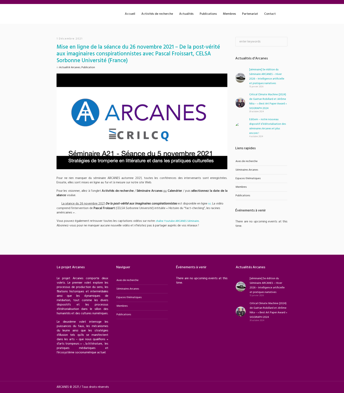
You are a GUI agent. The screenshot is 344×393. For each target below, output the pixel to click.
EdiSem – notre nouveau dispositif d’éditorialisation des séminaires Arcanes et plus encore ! (267, 126)
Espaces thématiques (248, 178)
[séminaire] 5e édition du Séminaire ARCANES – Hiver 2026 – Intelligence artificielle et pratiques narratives (266, 76)
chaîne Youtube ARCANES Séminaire (177, 221)
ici (209, 203)
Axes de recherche (247, 161)
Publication (88, 67)
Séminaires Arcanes (247, 170)
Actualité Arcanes (69, 67)
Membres (241, 187)
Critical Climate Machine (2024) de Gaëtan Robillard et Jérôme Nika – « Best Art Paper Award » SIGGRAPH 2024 (268, 101)
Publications (243, 195)
